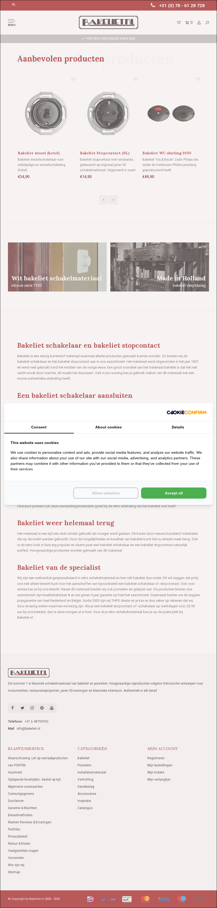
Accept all (174, 493)
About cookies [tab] (108, 427)
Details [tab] (178, 427)
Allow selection (106, 493)
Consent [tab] (39, 427)
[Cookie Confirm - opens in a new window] (186, 412)
